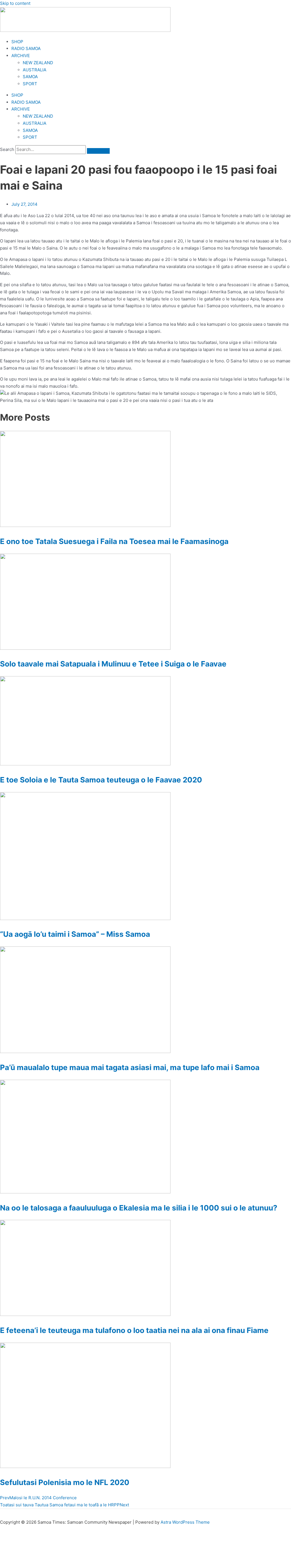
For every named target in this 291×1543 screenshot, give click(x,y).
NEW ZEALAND (38, 62)
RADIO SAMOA (26, 48)
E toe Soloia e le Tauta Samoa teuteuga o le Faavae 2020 (101, 779)
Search (7, 149)
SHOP (17, 41)
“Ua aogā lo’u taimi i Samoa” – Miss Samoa (75, 934)
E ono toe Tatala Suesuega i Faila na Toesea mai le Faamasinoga (114, 541)
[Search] (98, 151)
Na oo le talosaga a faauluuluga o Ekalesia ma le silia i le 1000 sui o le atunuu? (138, 1207)
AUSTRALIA (34, 69)
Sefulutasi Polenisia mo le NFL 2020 (64, 1482)
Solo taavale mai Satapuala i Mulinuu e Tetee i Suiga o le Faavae (113, 663)
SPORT (30, 83)
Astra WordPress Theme (185, 1522)
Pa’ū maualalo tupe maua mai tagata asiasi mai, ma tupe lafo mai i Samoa (129, 1067)
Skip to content (15, 3)
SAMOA (30, 76)
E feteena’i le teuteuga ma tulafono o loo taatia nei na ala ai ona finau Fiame (134, 1330)
